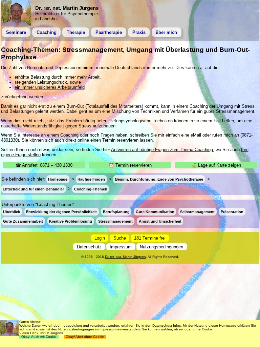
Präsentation (232, 212)
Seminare (16, 32)
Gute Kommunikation (155, 212)
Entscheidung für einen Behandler (33, 189)
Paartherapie (108, 32)
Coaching (47, 32)
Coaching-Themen (90, 189)
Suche (119, 238)
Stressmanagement (115, 221)
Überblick (11, 212)
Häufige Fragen (91, 179)
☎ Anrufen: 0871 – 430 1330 (44, 165)
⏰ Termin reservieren (130, 165)
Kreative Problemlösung (70, 221)
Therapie (76, 32)
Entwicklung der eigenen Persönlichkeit (61, 212)
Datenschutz (89, 246)
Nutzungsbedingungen (161, 246)
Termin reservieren (120, 140)
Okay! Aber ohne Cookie (85, 337)
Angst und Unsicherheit (160, 221)
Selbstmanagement (197, 212)
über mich (166, 32)
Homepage (57, 179)
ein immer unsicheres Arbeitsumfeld (50, 87)
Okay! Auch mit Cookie (39, 337)
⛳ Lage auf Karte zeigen (216, 165)
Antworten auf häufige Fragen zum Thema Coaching (162, 149)
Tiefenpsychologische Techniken (141, 120)
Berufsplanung (116, 212)
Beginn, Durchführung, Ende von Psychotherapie (159, 179)
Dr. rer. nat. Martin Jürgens (125, 257)
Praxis (139, 32)
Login (99, 238)
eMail (196, 135)
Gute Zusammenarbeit (23, 221)
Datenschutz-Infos (166, 325)
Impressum (121, 246)
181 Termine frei (150, 238)
